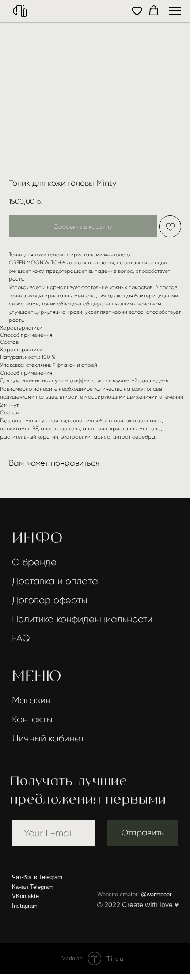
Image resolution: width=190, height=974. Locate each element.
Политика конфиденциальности (82, 618)
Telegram (50, 877)
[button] (137, 10)
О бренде (34, 562)
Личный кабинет (48, 738)
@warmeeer (156, 894)
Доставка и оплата (55, 581)
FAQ (21, 637)
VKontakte (25, 896)
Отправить (143, 833)
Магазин (31, 700)
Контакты (32, 719)
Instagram (25, 906)
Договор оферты (49, 599)
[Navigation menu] (175, 11)
